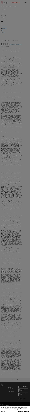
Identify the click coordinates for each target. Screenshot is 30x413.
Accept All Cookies (21, 411)
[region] (15, 409)
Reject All (26, 411)
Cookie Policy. (15, 409)
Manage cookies (3, 411)
